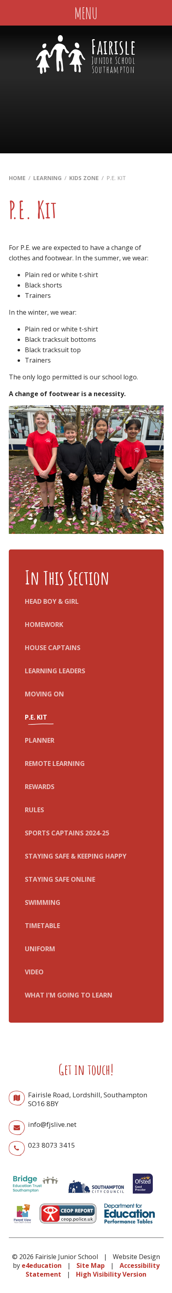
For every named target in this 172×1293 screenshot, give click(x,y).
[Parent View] (22, 1225)
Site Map (90, 1265)
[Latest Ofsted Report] (143, 1195)
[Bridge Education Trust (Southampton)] (35, 1195)
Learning (47, 178)
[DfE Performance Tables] (129, 1225)
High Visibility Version (111, 1274)
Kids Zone (84, 178)
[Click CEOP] (68, 1225)
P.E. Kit (116, 178)
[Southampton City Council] (96, 1195)
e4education (42, 1265)
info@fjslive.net (52, 1124)
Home (17, 178)
